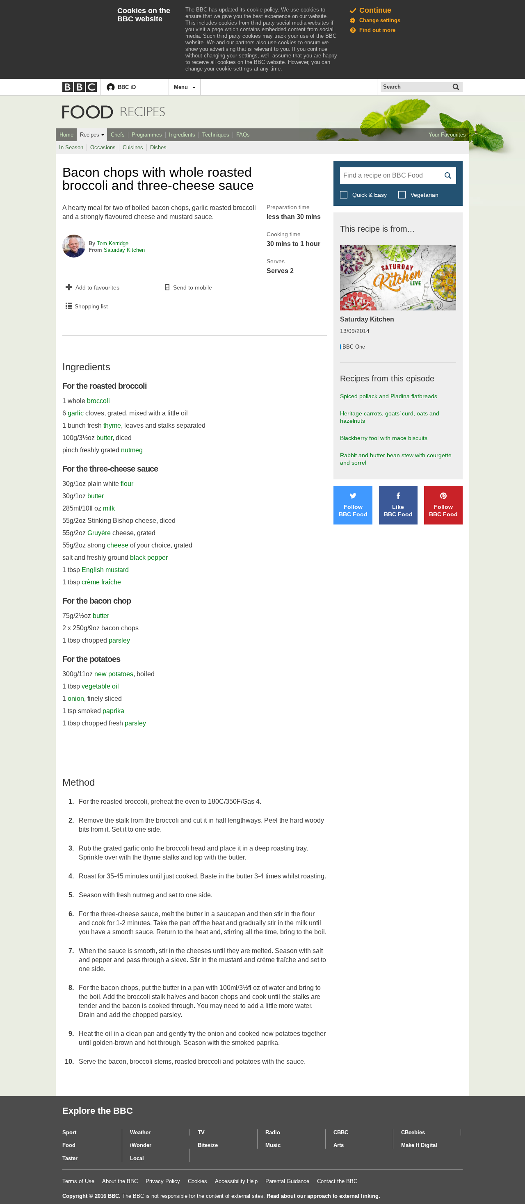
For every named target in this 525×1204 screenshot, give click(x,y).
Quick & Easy (369, 195)
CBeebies (413, 1132)
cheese (117, 545)
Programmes (147, 135)
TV (201, 1132)
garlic (76, 413)
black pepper (149, 557)
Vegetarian (423, 195)
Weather (140, 1132)
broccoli (98, 400)
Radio (272, 1132)
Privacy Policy (163, 1181)
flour (127, 483)
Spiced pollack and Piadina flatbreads (388, 396)
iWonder (140, 1145)
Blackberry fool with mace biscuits (383, 438)
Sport (69, 1132)
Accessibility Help (236, 1181)
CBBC (340, 1132)
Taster (70, 1158)
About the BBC (120, 1181)
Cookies (197, 1181)
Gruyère (99, 532)
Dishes (158, 147)
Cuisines (133, 147)
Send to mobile (192, 287)
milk (109, 508)
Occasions (103, 147)
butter (104, 437)
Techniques (215, 135)
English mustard (105, 569)
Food (87, 112)
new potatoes (113, 673)
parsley (119, 640)
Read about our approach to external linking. (323, 1196)
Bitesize (208, 1145)
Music (273, 1145)
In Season (71, 147)
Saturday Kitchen (124, 250)
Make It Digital (419, 1145)
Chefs (118, 135)
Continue (375, 10)
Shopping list (91, 306)
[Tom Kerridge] (73, 247)
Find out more (377, 30)
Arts (338, 1145)
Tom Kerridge (112, 243)
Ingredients (182, 135)
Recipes (89, 135)
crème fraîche (101, 582)
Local (137, 1158)
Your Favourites (447, 135)
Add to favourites (97, 287)
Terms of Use (78, 1181)
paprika (113, 710)
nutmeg (132, 450)
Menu (181, 87)
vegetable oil (100, 686)
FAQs (243, 135)
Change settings (379, 20)
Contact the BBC (337, 1181)
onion (76, 698)
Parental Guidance (287, 1181)
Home (66, 135)
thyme (112, 425)
